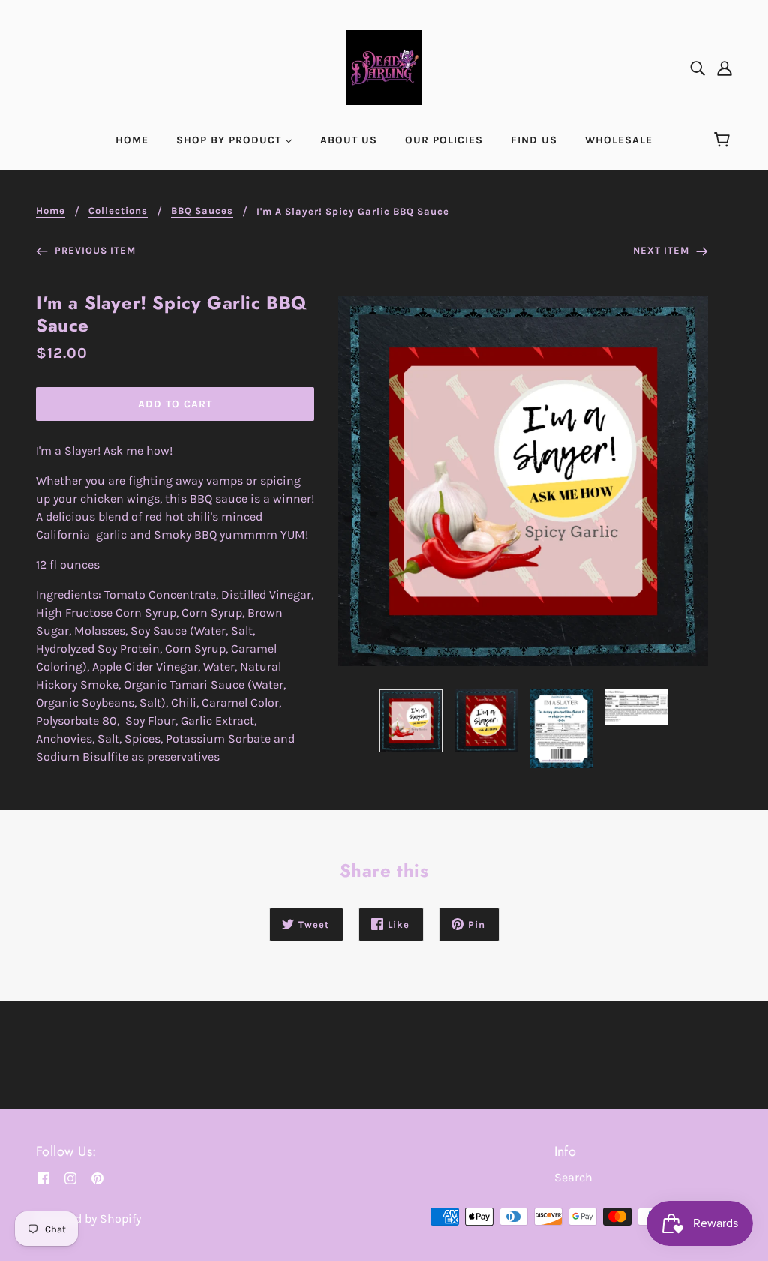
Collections (118, 211)
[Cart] (724, 140)
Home (50, 211)
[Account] (724, 68)
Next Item (662, 250)
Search (573, 1177)
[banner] (384, 66)
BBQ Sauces (202, 211)
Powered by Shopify (88, 1218)
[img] (697, 68)
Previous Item (94, 250)
